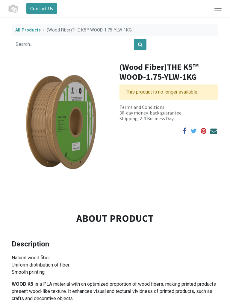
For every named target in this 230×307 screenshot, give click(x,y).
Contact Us (41, 8)
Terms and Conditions (141, 107)
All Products (28, 30)
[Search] (140, 44)
